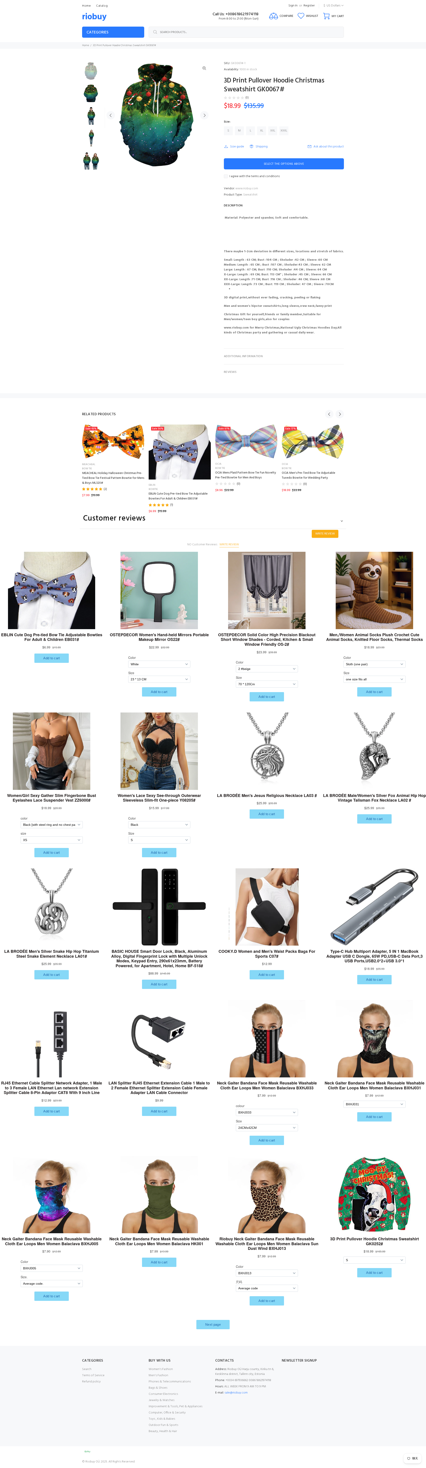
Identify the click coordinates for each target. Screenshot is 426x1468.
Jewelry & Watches (161, 1400)
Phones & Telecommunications (170, 1381)
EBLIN (152, 485)
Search (86, 1369)
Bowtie (153, 489)
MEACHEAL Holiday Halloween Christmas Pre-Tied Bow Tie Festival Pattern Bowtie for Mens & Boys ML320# (113, 478)
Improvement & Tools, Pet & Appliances (175, 1406)
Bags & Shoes (158, 1387)
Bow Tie (87, 468)
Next (204, 115)
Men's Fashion (158, 1375)
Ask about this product (329, 146)
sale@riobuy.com (236, 1392)
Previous (110, 115)
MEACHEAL (88, 464)
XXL (272, 130)
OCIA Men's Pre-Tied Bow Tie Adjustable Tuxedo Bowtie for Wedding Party (308, 475)
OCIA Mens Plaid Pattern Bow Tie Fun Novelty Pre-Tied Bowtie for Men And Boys (245, 475)
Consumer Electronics (163, 1394)
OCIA (218, 464)
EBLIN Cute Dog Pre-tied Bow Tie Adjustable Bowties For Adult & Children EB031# (178, 496)
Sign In (293, 5)
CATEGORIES (97, 32)
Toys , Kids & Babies (162, 1418)
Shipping (262, 146)
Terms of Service (93, 1375)
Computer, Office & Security (167, 1412)
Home (85, 45)
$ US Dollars (331, 5)
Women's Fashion (161, 1369)
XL (261, 130)
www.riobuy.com (246, 188)
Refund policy (91, 1381)
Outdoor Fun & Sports (163, 1425)
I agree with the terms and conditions (254, 176)
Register (309, 5)
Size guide (237, 146)
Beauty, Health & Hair (163, 1431)
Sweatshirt (250, 194)
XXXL (283, 130)
